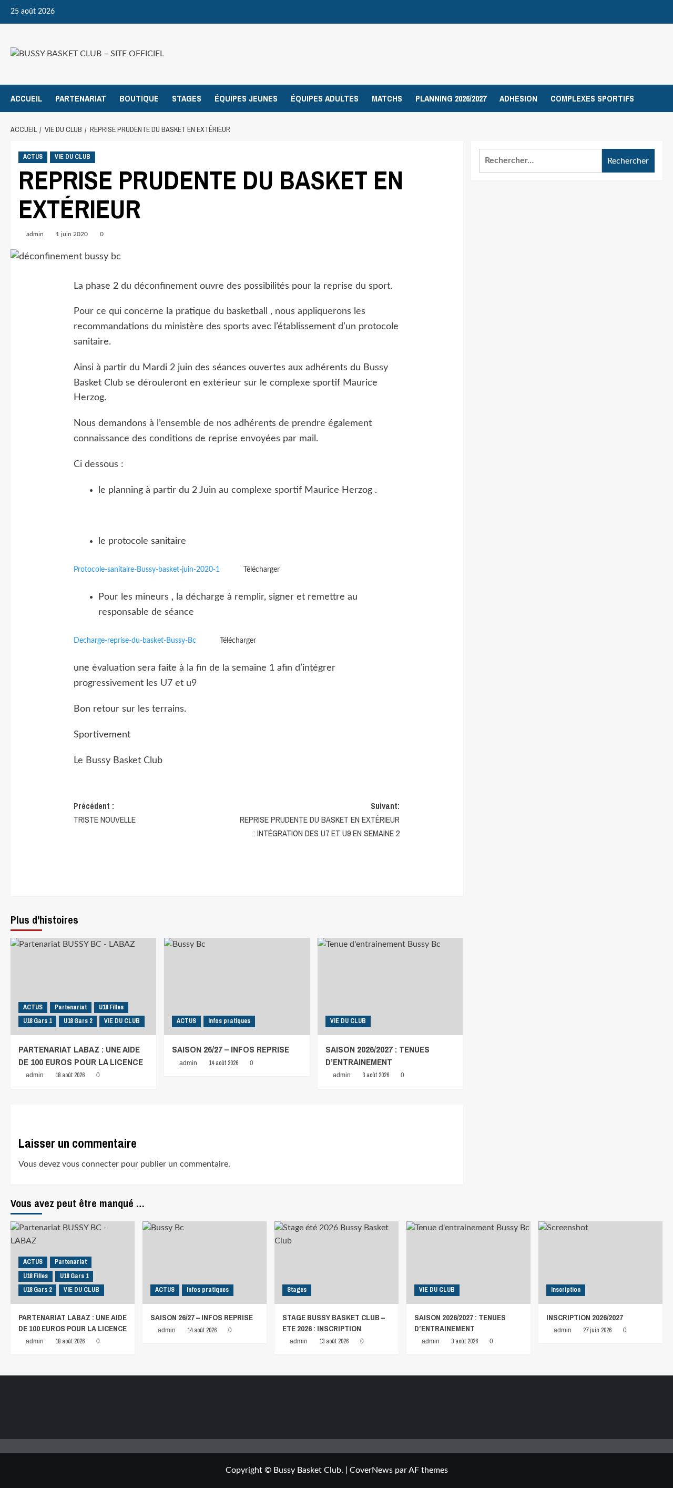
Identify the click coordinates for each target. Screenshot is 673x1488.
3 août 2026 (375, 1075)
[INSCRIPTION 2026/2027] (600, 1262)
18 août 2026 (70, 1075)
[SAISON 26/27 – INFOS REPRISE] (237, 986)
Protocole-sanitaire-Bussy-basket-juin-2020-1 (147, 569)
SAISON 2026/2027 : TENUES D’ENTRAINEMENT (377, 1055)
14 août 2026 (223, 1063)
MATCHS (387, 98)
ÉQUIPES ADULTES (325, 98)
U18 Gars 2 (78, 1021)
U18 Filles (111, 1007)
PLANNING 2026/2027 (450, 98)
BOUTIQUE (139, 98)
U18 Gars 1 (37, 1021)
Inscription (565, 1289)
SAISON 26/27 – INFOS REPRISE (230, 1049)
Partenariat (71, 1007)
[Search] (655, 98)
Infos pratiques (229, 1021)
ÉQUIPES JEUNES (246, 98)
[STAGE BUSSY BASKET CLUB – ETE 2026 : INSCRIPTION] (336, 1262)
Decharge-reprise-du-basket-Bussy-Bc (135, 640)
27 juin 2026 (597, 1330)
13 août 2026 (334, 1341)
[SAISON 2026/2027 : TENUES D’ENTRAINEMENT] (390, 986)
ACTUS (33, 157)
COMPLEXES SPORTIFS (592, 98)
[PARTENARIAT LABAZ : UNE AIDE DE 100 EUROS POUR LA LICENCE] (83, 986)
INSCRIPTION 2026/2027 (584, 1317)
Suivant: (320, 819)
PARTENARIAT (80, 98)
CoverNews (371, 1470)
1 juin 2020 (72, 234)
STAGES (186, 98)
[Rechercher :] (540, 161)
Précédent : (105, 812)
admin (35, 234)
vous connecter (90, 1164)
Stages (297, 1289)
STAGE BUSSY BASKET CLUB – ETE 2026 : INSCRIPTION (333, 1323)
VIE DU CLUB (72, 157)
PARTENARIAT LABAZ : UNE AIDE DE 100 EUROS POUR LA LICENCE (80, 1055)
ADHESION (518, 98)
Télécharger (261, 569)
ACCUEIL (26, 98)
